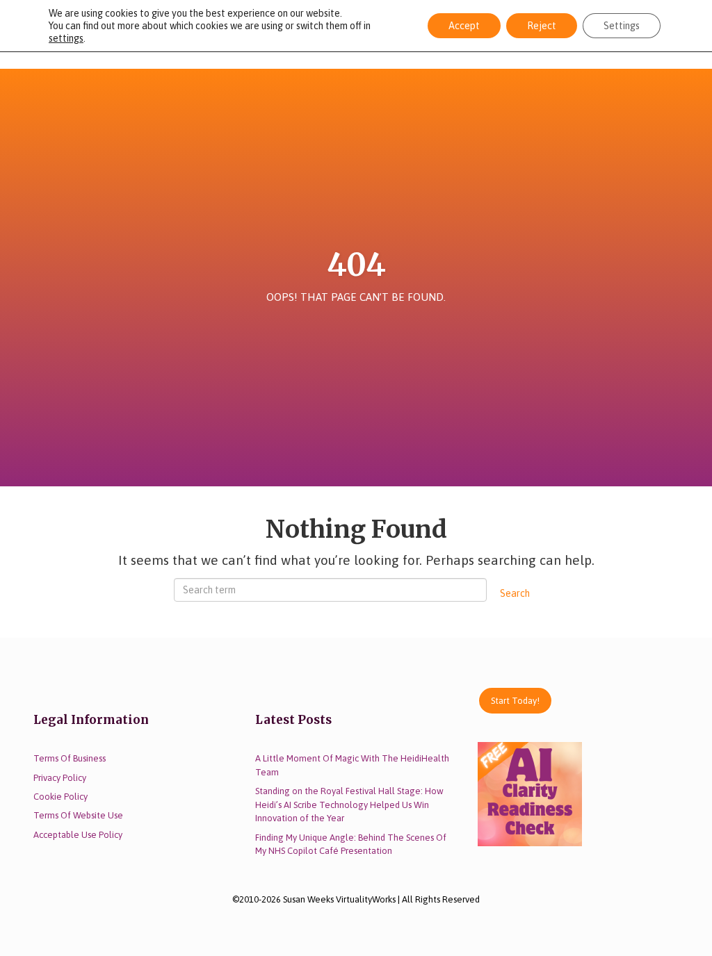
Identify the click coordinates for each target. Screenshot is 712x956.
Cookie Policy (60, 796)
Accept (464, 25)
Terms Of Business (69, 758)
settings (66, 38)
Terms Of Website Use (78, 815)
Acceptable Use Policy (77, 835)
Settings (622, 25)
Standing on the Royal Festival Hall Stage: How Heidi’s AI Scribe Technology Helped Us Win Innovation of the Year (349, 804)
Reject (541, 25)
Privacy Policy (59, 778)
